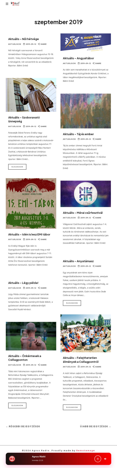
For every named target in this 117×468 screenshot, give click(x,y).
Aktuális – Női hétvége (23, 39)
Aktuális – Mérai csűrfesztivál (83, 212)
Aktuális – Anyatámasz (78, 261)
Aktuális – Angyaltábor (78, 58)
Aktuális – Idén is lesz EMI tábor (29, 234)
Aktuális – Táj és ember (78, 134)
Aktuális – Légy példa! (23, 282)
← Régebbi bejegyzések (23, 426)
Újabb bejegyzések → (95, 426)
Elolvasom (17, 167)
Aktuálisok (14, 44)
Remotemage (85, 450)
